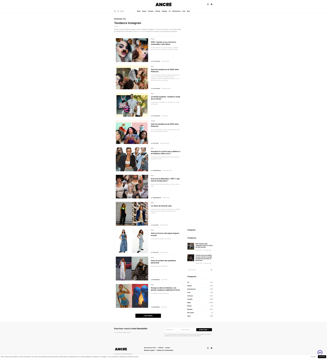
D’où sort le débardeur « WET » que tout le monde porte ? (165, 180)
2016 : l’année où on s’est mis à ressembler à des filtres (163, 43)
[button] (115, 11)
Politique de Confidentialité (165, 350)
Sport (188, 316)
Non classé (190, 312)
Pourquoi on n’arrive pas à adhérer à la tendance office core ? (165, 152)
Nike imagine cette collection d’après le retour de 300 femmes (204, 245)
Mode (152, 66)
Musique (189, 309)
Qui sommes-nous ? (150, 347)
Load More (148, 316)
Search (211, 269)
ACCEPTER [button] (322, 356)
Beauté (152, 39)
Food (188, 292)
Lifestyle (153, 121)
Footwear (190, 296)
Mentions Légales (149, 350)
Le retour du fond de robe (161, 206)
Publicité (160, 347)
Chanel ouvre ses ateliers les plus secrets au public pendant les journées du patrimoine (204, 257)
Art (188, 282)
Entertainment (191, 289)
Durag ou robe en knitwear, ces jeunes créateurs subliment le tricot (165, 289)
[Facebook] (211, 4)
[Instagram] (208, 4)
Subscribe (203, 330)
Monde (189, 306)
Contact (167, 347)
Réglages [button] (313, 356)
